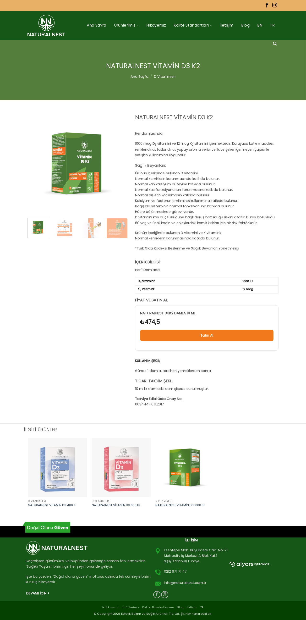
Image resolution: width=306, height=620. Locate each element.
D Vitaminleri (164, 76)
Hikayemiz (156, 25)
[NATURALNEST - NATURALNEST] (48, 25)
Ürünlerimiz (125, 25)
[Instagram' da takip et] (274, 5)
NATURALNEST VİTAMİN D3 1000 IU (180, 505)
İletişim (227, 25)
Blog (245, 25)
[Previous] (35, 164)
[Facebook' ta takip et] (267, 5)
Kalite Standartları (191, 25)
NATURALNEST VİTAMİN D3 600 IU (116, 505)
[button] (275, 44)
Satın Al (207, 335)
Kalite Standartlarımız (158, 607)
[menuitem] (260, 25)
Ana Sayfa (96, 25)
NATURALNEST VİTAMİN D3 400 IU (52, 505)
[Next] (119, 164)
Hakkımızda (111, 607)
